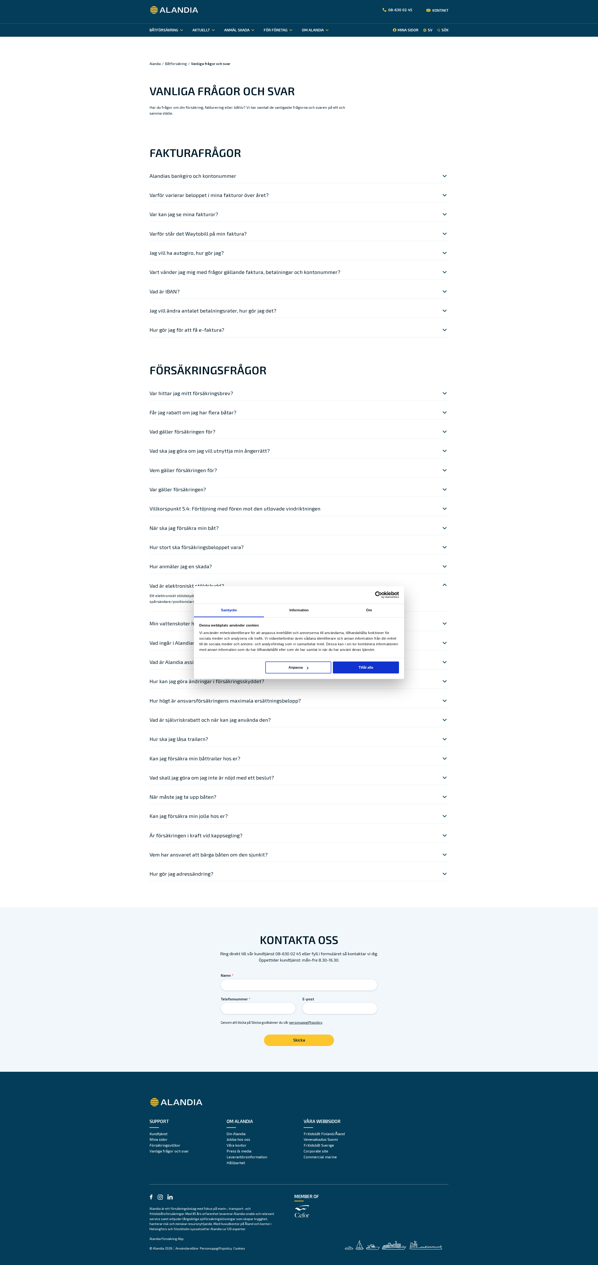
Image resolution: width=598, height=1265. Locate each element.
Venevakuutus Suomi (321, 1139)
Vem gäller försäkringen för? (183, 470)
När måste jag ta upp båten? (183, 797)
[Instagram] (160, 1198)
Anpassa (295, 667)
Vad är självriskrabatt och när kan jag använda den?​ (210, 720)
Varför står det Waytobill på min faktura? (198, 233)
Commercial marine (320, 1157)
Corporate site (316, 1151)
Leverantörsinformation (247, 1157)
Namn (227, 975)
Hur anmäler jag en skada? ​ (181, 566)
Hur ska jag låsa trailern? (179, 739)
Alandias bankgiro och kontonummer (193, 176)
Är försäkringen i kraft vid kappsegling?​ (196, 835)
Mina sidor (158, 1139)
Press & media (239, 1151)
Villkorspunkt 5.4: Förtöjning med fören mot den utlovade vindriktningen (235, 508)
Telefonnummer (235, 999)
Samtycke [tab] (229, 610)
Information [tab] (299, 610)
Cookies (239, 1248)
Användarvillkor (187, 1248)
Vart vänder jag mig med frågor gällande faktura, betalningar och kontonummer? (245, 272)
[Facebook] (151, 1198)
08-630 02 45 (400, 9)
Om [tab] (369, 610)
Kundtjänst (158, 1133)
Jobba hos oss (238, 1139)
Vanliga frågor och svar (169, 1151)
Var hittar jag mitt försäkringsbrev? (191, 393)
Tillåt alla (366, 667)
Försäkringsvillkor (165, 1145)
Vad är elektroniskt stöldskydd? (187, 586)
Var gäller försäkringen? (178, 489)
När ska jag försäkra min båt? (184, 528)
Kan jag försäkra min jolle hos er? (189, 816)
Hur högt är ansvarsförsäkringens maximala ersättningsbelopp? (225, 700)
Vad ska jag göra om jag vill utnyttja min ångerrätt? (210, 451)
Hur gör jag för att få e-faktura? (187, 330)
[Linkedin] (170, 1197)
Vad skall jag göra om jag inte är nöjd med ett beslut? (212, 777)
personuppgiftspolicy (305, 1022)
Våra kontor (236, 1145)
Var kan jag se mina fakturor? (184, 214)
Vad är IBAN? (165, 291)
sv (430, 30)
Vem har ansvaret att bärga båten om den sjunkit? (209, 854)
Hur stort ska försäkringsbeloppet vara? (197, 547)
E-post (308, 999)
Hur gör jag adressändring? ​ (182, 874)
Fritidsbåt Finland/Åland (324, 1133)
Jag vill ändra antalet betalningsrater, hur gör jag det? (213, 310)
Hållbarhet (236, 1162)
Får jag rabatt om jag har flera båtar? (193, 412)
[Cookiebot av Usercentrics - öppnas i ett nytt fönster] (378, 594)
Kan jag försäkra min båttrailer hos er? (195, 758)
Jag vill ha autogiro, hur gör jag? (187, 253)
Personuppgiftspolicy (216, 1248)
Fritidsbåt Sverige (319, 1145)
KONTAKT (440, 10)
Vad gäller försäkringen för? (182, 431)
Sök (444, 30)
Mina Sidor (408, 30)
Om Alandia (236, 1133)
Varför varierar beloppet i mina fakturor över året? (209, 195)
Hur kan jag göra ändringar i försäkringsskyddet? (207, 681)
